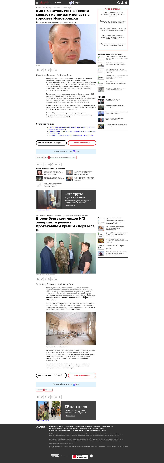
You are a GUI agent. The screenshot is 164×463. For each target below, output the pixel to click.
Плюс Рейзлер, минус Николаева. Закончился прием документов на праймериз (84, 178)
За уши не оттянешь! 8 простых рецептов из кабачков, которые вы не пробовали (117, 240)
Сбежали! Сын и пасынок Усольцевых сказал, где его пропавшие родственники (117, 77)
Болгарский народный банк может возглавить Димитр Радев (54, 177)
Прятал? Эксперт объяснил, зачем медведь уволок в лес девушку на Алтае (116, 83)
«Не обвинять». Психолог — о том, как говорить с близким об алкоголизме (113, 29)
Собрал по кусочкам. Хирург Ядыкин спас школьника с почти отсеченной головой (117, 58)
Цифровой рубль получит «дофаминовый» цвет (113, 100)
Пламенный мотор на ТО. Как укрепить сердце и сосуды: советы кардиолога (113, 14)
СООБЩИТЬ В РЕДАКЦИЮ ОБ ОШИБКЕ (95, 430)
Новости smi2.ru (42, 210)
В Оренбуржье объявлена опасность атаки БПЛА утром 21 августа (113, 44)
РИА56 (38, 65)
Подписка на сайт (107, 426)
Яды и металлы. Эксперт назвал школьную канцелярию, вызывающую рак (115, 228)
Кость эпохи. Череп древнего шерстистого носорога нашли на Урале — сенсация (112, 37)
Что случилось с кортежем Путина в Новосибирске (116, 125)
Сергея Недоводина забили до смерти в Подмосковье (114, 119)
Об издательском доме (56, 426)
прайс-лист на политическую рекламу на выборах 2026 (66, 430)
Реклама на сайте (85, 428)
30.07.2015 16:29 (40, 7)
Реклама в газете (98, 428)
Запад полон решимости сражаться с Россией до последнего (116, 112)
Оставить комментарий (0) (82, 142)
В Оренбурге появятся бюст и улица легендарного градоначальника (53, 185)
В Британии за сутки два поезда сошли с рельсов (114, 106)
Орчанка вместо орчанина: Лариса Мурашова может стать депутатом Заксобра (53, 172)
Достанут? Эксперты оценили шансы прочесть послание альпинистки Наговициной (117, 234)
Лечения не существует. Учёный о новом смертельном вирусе (116, 88)
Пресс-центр (69, 426)
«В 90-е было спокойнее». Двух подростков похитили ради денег (116, 63)
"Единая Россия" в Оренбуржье (45, 274)
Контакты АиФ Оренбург (71, 428)
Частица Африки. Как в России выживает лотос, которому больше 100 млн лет (116, 71)
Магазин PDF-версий (55, 428)
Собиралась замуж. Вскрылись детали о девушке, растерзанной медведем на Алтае (115, 222)
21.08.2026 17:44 (40, 215)
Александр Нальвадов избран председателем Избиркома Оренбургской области (83, 172)
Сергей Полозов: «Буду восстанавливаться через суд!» (71, 135)
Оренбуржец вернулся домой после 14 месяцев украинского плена (113, 22)
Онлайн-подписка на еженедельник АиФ (87, 426)
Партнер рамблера (65, 455)
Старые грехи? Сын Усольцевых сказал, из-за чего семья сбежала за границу (116, 247)
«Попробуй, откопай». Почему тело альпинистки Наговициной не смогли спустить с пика (116, 253)
